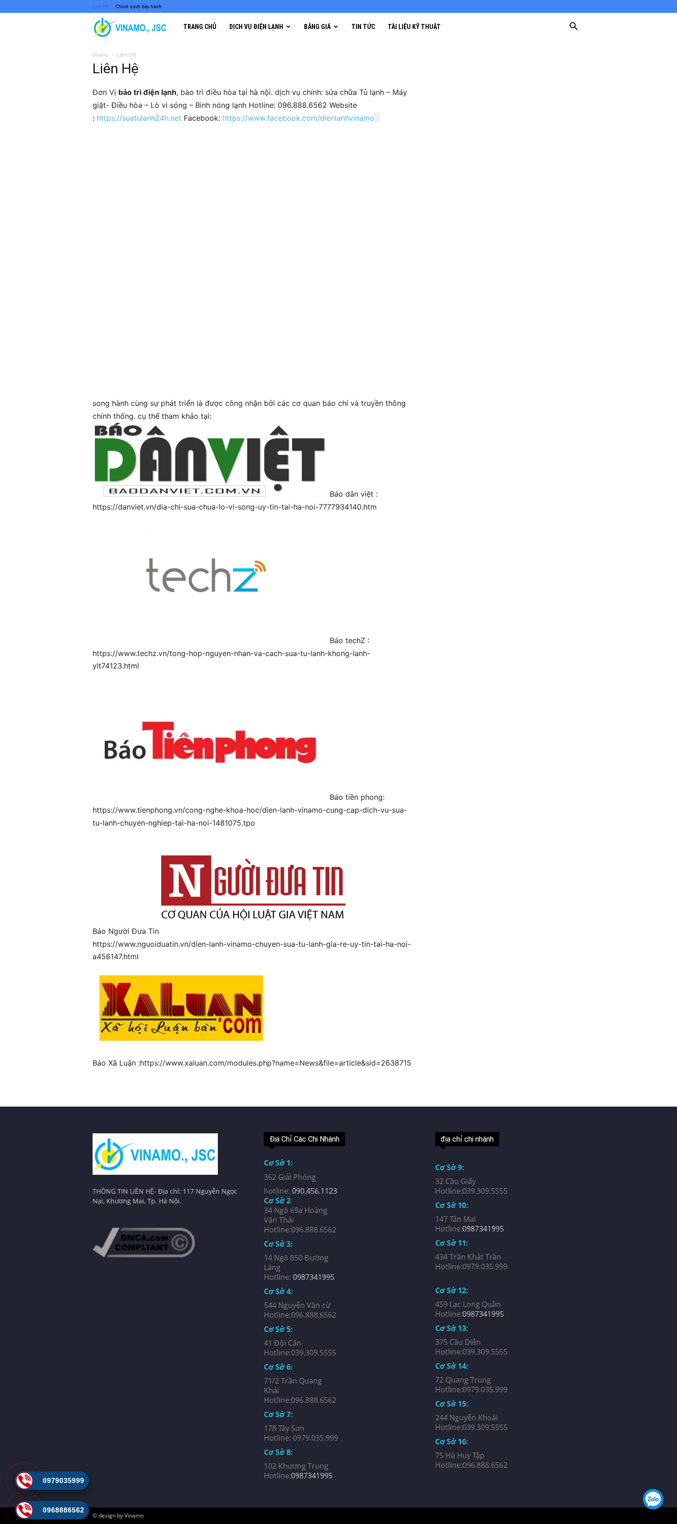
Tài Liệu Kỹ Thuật (414, 26)
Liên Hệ (100, 7)
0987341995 (313, 1277)
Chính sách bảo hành (139, 7)
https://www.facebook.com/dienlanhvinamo (298, 118)
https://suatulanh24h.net (139, 118)
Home (100, 55)
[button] (573, 27)
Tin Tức (363, 26)
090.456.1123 (314, 1191)
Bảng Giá (317, 26)
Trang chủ (199, 26)
